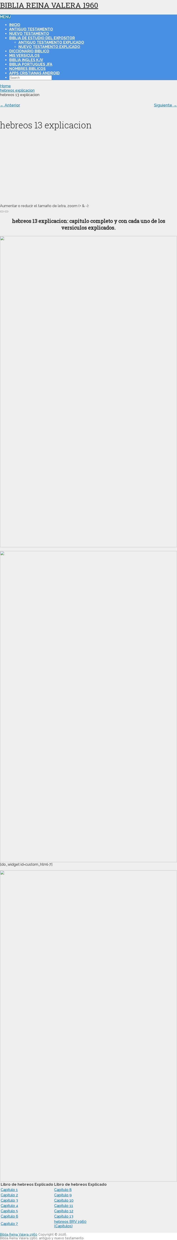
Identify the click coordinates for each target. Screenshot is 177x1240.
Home (5, 86)
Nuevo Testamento (29, 33)
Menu (5, 17)
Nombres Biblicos (27, 69)
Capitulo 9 (63, 1195)
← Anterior (10, 105)
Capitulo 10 (64, 1200)
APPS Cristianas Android (34, 73)
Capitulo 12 (63, 1211)
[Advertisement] (88, 169)
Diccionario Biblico (29, 51)
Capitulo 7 (9, 1224)
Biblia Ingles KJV (26, 60)
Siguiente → (165, 105)
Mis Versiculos (24, 55)
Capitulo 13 (63, 1216)
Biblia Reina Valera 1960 (49, 5)
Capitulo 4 (9, 1206)
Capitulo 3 (9, 1200)
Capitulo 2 (9, 1195)
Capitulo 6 (9, 1216)
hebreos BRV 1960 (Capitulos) (70, 1223)
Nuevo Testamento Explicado (49, 47)
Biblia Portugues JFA (30, 64)
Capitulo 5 (9, 1211)
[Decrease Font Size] (6, 211)
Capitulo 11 (63, 1206)
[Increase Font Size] (2, 211)
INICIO (14, 25)
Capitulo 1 (9, 1190)
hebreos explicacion (17, 90)
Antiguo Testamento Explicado (51, 42)
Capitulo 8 (63, 1190)
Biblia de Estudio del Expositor (42, 38)
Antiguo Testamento (31, 29)
